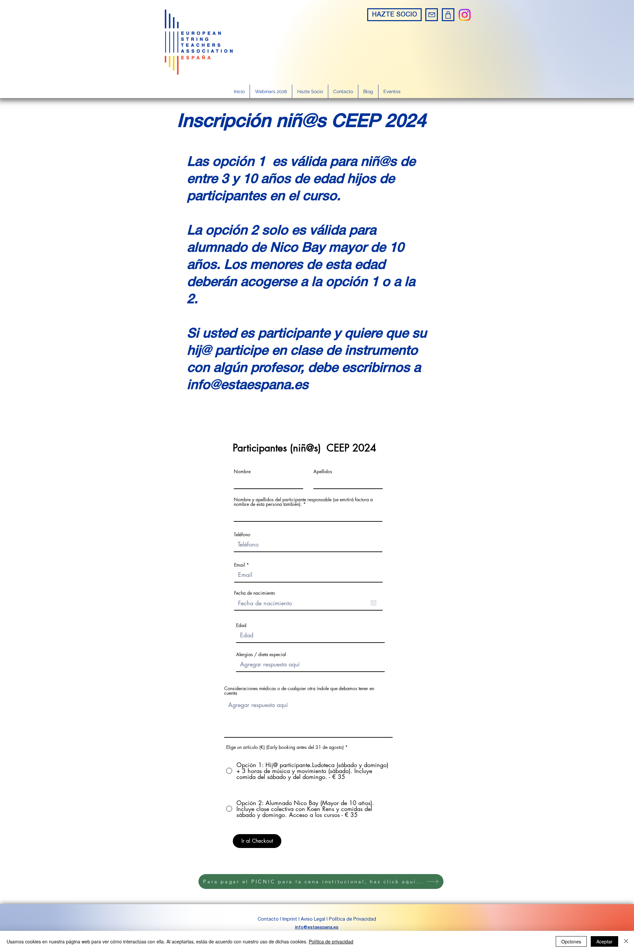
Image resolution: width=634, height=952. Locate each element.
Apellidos (322, 471)
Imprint (289, 919)
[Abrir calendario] (373, 603)
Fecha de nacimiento (254, 593)
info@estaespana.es (316, 927)
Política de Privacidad (352, 919)
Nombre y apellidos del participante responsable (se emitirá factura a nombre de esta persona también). (303, 502)
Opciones (571, 941)
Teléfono (242, 534)
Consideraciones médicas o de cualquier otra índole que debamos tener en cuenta (299, 690)
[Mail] (431, 14)
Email (239, 565)
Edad (241, 625)
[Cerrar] (626, 941)
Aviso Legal (313, 919)
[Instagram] (465, 15)
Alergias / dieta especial (261, 654)
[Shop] (448, 14)
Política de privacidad (331, 941)
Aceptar (604, 941)
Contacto (269, 919)
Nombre (242, 471)
